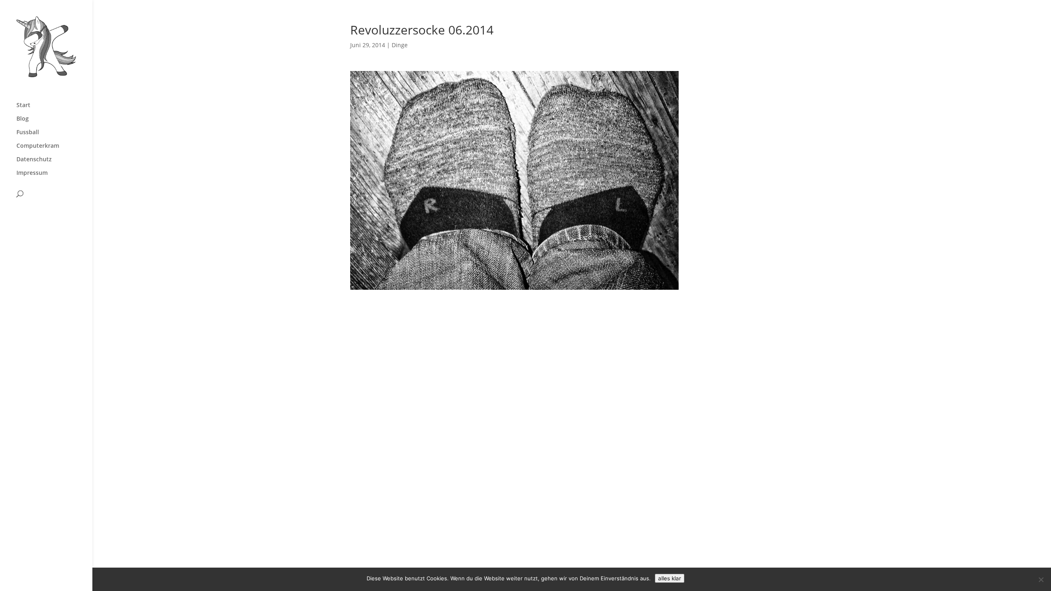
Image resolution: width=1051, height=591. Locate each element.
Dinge (400, 45)
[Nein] (1041, 579)
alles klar (669, 578)
